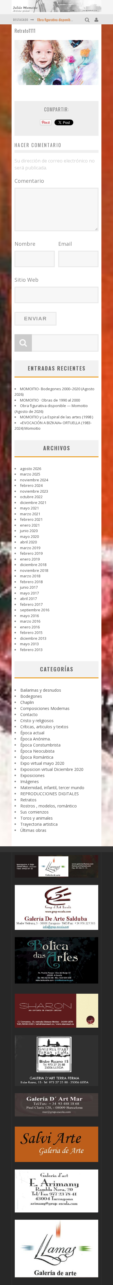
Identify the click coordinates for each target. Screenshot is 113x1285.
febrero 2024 (31, 485)
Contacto (29, 714)
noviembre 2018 (34, 570)
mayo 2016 (29, 615)
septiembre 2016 (34, 609)
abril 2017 (28, 598)
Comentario (29, 180)
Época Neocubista (37, 751)
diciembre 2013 (33, 638)
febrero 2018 (31, 581)
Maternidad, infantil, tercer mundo (52, 787)
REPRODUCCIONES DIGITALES (49, 793)
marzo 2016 (30, 621)
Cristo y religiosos (37, 720)
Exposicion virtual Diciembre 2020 (51, 769)
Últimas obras (33, 830)
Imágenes (29, 781)
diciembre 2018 (33, 564)
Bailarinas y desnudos (40, 690)
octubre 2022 (31, 496)
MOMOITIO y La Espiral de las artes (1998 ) (56, 417)
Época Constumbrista (40, 745)
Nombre (24, 243)
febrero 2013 (31, 649)
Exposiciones (32, 775)
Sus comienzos (34, 812)
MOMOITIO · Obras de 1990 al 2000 (50, 400)
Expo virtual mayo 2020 (42, 763)
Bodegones (31, 696)
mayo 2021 (29, 508)
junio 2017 (29, 587)
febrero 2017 (31, 604)
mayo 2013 (29, 643)
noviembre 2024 (34, 479)
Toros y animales (36, 818)
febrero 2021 (31, 519)
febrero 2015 (31, 632)
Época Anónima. (35, 739)
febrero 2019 (31, 553)
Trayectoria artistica (39, 824)
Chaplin (27, 702)
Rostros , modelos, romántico (48, 806)
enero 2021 (30, 525)
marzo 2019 (30, 547)
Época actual (32, 732)
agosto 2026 (30, 468)
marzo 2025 (30, 474)
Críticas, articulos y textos (44, 726)
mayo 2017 (29, 593)
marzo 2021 (30, 513)
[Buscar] (87, 19)
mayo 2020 (29, 536)
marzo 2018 (30, 576)
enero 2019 (30, 559)
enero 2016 (30, 627)
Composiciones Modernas (45, 708)
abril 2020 (28, 542)
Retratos (28, 800)
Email (65, 243)
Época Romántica (36, 757)
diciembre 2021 (33, 502)
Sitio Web (26, 279)
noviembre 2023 (34, 491)
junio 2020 (29, 530)
